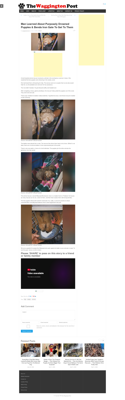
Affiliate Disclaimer (25, 376)
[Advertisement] (48, 65)
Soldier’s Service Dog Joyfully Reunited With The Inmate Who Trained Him (34, 15)
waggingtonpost (26, 30)
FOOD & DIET (42, 11)
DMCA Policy (24, 384)
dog (25, 299)
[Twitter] (105, 4)
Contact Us (68, 11)
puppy (29, 299)
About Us (60, 11)
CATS (27, 11)
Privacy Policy (79, 11)
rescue (33, 299)
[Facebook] (103, 4)
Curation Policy (24, 381)
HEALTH (34, 11)
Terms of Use (24, 390)
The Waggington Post (66, 395)
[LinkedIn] (35, 296)
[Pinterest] (33, 296)
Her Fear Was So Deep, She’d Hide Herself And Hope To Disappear (61, 15)
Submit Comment (26, 331)
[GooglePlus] (32, 296)
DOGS (22, 11)
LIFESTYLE (51, 11)
